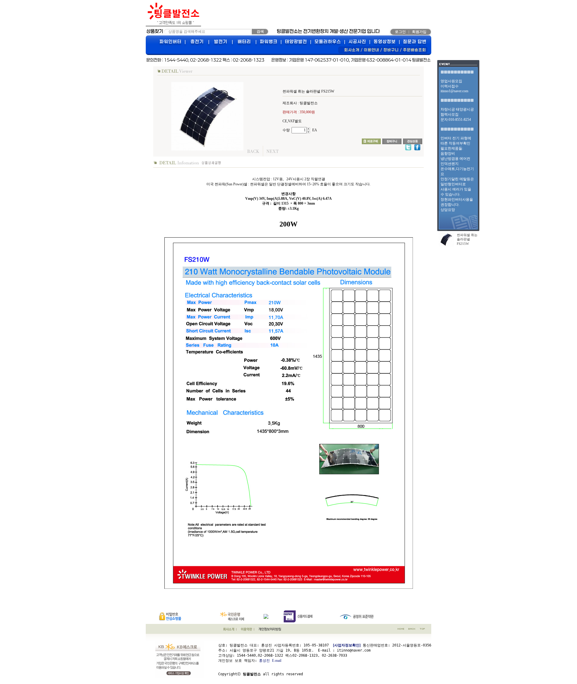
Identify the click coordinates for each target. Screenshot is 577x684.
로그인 (400, 32)
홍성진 (264, 660)
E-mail (276, 660)
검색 (260, 31)
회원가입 (419, 32)
